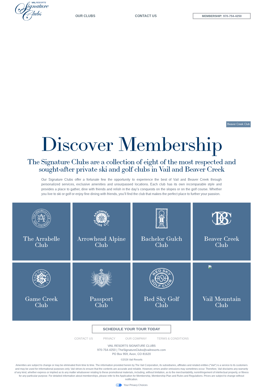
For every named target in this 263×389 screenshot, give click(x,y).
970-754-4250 (232, 16)
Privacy (109, 338)
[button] (12, 74)
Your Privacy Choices (136, 385)
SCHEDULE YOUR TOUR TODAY (131, 329)
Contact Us (146, 16)
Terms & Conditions (173, 338)
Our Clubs (85, 16)
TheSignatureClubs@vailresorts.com (142, 349)
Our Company (136, 338)
